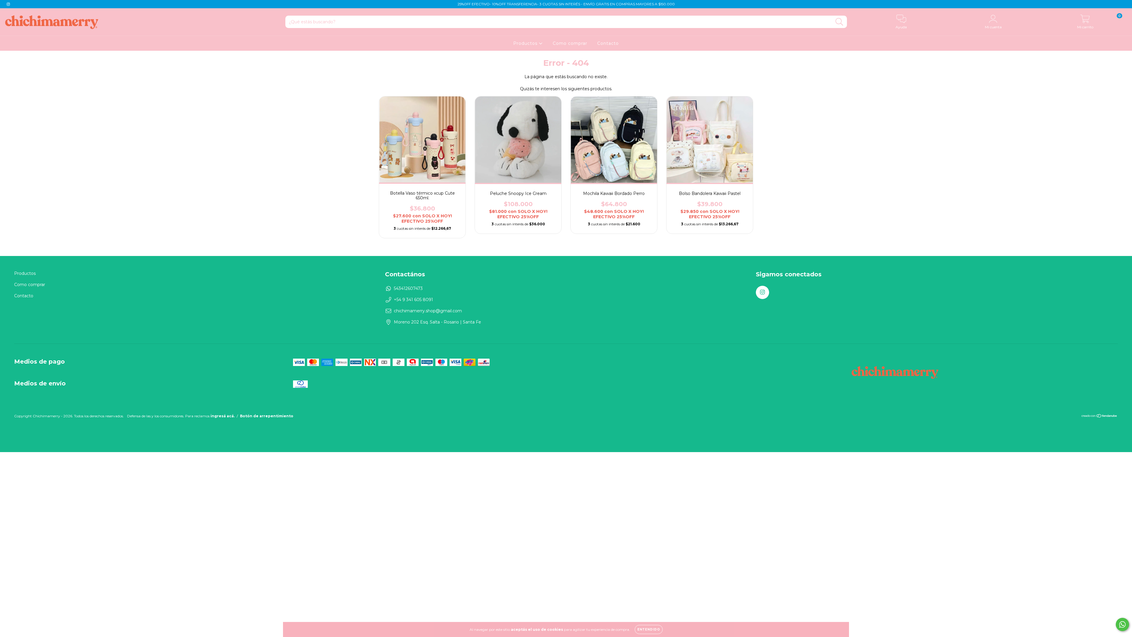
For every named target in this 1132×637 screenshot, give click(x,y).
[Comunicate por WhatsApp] (1122, 624)
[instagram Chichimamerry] (8, 4)
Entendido (648, 629)
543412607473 (408, 288)
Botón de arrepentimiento (266, 416)
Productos (526, 43)
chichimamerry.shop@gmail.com (428, 310)
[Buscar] (839, 22)
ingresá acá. (222, 416)
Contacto (608, 43)
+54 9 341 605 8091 (413, 299)
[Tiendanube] (1099, 416)
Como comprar (570, 43)
